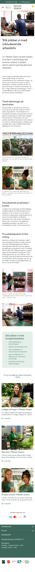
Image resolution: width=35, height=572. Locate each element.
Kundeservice (6, 526)
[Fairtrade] (4, 562)
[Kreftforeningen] (14, 562)
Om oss (4, 531)
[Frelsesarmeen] (9, 562)
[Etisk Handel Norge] (24, 562)
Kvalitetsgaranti (25, 2)
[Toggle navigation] (3, 7)
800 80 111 (20, 539)
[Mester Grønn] (17, 7)
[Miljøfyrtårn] (19, 562)
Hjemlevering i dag (11, 2)
